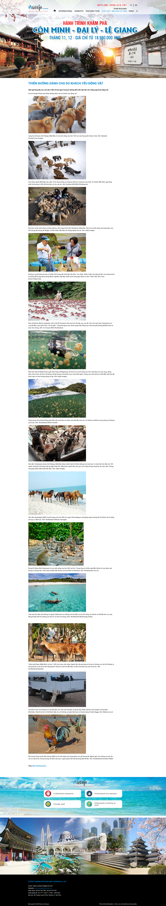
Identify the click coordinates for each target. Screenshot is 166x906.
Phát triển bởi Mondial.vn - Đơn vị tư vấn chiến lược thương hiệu (118, 904)
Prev (2, 39)
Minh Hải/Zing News (39, 766)
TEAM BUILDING (120, 9)
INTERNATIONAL (65, 11)
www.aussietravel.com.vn (43, 888)
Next (163, 39)
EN (136, 5)
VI (131, 5)
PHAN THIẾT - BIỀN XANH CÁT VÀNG (114, 11)
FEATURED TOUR (93, 11)
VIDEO (131, 11)
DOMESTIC (79, 11)
